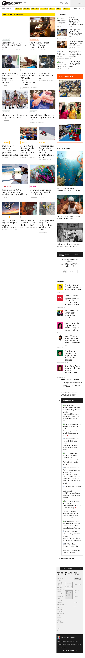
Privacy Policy (70, 641)
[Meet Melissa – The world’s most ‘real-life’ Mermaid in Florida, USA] (70, 168)
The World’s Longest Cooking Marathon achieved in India (39, 45)
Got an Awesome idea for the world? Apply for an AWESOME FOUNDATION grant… (72, 480)
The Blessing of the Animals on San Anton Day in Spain (73, 287)
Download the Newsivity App (69, 595)
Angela (5, 85)
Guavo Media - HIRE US (77, 584)
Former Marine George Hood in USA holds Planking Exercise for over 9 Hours (28, 79)
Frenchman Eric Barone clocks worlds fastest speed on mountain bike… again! (46, 151)
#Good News (35, 8)
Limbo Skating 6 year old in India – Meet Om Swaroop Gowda (75, 63)
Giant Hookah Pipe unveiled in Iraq (46, 75)
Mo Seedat (60, 347)
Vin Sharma (7, 50)
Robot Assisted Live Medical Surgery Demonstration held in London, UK (75, 53)
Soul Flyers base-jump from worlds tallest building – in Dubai (47, 225)
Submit (72, 271)
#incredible (18, 8)
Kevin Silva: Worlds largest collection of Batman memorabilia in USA (73, 370)
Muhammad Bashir (27, 227)
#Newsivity (66, 8)
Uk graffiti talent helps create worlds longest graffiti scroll (40, 192)
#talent (59, 8)
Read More (59, 630)
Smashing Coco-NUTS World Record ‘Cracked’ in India (14, 45)
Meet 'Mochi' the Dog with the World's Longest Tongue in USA (72, 326)
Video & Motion (34, 39)
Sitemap (60, 644)
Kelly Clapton (61, 377)
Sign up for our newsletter (69, 585)
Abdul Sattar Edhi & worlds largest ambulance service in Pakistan (69, 245)
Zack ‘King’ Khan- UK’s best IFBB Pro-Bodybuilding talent (68, 217)
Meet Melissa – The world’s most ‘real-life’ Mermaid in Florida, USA (69, 189)
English (80, 3)
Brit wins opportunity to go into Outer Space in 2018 (71, 433)
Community (33, 186)
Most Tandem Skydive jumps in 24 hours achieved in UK (10, 223)
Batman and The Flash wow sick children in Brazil (70, 447)
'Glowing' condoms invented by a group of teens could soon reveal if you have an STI (71, 514)
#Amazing (26, 8)
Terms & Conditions (61, 641)
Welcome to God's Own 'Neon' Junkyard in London (72, 313)
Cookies (76, 641)
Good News (6, 70)
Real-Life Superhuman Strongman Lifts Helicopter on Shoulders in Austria (76, 21)
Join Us (76, 603)
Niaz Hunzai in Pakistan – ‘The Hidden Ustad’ (27, 222)
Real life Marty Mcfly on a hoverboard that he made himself (71, 495)
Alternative (6, 39)
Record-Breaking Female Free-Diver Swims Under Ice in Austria (10, 78)
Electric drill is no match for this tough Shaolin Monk (71, 462)
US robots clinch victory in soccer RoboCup (72, 507)
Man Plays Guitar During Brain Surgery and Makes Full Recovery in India (75, 33)
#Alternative (44, 8)
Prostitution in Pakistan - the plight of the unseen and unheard (71, 355)
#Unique (52, 8)
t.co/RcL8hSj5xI (65, 387)
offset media (64, 647)
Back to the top (68, 568)
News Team (43, 80)
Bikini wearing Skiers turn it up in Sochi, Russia (14, 116)
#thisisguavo (25, 87)
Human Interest (7, 186)
